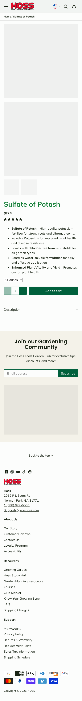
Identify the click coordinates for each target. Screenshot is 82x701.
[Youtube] (18, 471)
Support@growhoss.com (21, 510)
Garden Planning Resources (23, 581)
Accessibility (13, 551)
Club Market (12, 593)
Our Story (10, 528)
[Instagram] (12, 471)
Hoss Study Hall (15, 575)
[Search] (65, 6)
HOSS (31, 690)
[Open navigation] (6, 6)
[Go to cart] (74, 6)
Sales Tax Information (19, 651)
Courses (9, 587)
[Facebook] (6, 471)
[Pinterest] (29, 471)
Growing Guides (15, 569)
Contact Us (11, 540)
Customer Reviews (17, 534)
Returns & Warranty (18, 640)
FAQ (7, 604)
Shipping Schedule (17, 657)
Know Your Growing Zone (22, 598)
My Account (12, 628)
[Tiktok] (24, 471)
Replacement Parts (17, 646)
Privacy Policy (14, 634)
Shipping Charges (16, 610)
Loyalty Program (16, 545)
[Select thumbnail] (11, 187)
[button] (57, 6)
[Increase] (23, 291)
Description (12, 309)
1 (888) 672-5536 (17, 505)
